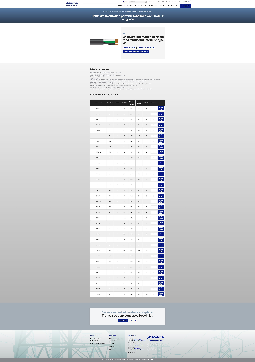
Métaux (179, 1)
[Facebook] (128, 352)
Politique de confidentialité (129, 359)
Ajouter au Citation (161, 108)
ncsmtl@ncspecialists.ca (138, 349)
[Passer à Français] (126, 2)
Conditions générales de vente (147, 359)
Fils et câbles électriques (114, 11)
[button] (121, 5)
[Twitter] (130, 352)
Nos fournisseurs (152, 1)
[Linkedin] (134, 352)
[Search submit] (146, 2)
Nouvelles (168, 1)
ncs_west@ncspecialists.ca (138, 340)
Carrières (174, 1)
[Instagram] (132, 352)
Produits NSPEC (161, 1)
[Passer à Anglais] (124, 2)
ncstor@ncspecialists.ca (137, 345)
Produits (105, 11)
